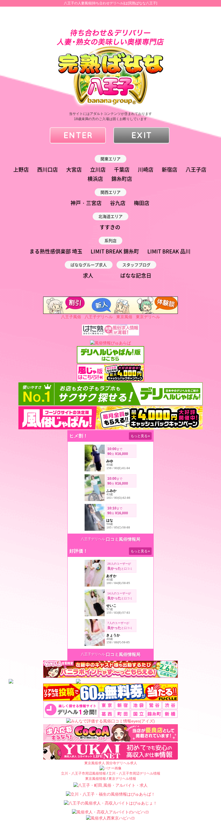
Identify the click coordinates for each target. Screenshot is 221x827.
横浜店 (95, 179)
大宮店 (74, 169)
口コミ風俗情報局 (123, 539)
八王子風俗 (71, 316)
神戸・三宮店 (86, 203)
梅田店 (141, 203)
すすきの (110, 227)
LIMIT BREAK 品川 (168, 251)
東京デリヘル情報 (122, 779)
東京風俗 (124, 316)
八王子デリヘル (99, 316)
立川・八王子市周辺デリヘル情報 (134, 773)
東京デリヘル (148, 316)
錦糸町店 (121, 179)
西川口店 (47, 169)
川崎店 (145, 169)
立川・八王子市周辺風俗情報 (83, 773)
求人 (88, 275)
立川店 (98, 169)
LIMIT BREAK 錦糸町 (115, 251)
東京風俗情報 (95, 779)
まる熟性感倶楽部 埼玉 (55, 251)
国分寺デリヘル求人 (121, 763)
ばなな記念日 (135, 275)
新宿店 (169, 169)
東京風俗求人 (94, 763)
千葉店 (121, 169)
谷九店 (117, 203)
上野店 (21, 169)
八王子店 (196, 169)
